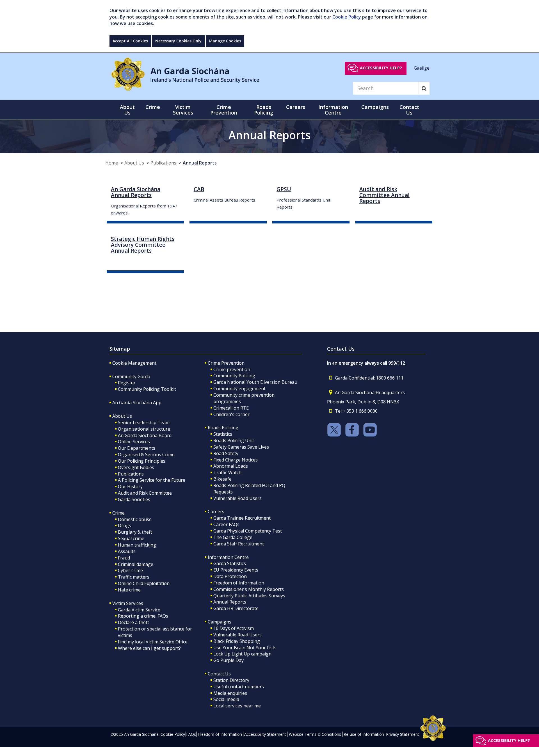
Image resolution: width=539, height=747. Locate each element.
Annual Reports (200, 163)
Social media (226, 699)
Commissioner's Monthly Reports (248, 589)
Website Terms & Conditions (315, 734)
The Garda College (232, 537)
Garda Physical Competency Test (247, 531)
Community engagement (239, 388)
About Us (134, 163)
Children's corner (231, 414)
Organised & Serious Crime (146, 454)
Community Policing (234, 376)
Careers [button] (295, 107)
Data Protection (230, 576)
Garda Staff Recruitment (238, 544)
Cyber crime (130, 570)
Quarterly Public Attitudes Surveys (249, 596)
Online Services (134, 441)
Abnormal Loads (230, 466)
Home (111, 163)
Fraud (124, 558)
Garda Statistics (229, 563)
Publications (163, 163)
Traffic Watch (227, 472)
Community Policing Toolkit (147, 389)
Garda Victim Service (139, 610)
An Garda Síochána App (136, 402)
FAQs (191, 734)
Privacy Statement (402, 734)
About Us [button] (127, 110)
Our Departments (136, 448)
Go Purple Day (228, 660)
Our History (130, 486)
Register (127, 383)
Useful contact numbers (238, 687)
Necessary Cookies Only (178, 41)
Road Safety (225, 453)
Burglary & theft (135, 532)
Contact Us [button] (409, 110)
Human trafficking (137, 545)
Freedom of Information (238, 583)
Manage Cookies (225, 41)
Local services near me (237, 706)
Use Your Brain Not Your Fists (245, 648)
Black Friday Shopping (236, 641)
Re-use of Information (364, 734)
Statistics (222, 434)
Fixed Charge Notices (235, 460)
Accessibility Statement (265, 734)
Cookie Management (134, 363)
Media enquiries (230, 693)
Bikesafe (222, 479)
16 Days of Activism (233, 628)
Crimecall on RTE (231, 408)
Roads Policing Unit (233, 440)
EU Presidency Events (235, 570)
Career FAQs (226, 524)
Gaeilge (422, 68)
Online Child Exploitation (144, 583)
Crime (118, 513)
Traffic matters (133, 577)
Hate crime (129, 590)
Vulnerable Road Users (237, 498)
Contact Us (219, 674)
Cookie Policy (346, 17)
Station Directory (231, 680)
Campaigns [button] (375, 107)
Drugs (124, 525)
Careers (216, 511)
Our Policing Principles (141, 461)
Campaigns (219, 622)
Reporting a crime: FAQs (143, 616)
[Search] (424, 88)
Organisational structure (144, 429)
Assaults (127, 551)
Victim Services (127, 603)
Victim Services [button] (183, 110)
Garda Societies (134, 499)
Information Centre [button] (333, 110)
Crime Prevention (226, 363)
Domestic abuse (135, 519)
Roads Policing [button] (263, 110)
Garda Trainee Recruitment (242, 518)
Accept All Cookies (130, 41)
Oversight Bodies (136, 467)
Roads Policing (223, 427)
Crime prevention (231, 369)
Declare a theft (133, 622)
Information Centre (228, 557)
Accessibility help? (381, 67)
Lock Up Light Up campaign (242, 654)
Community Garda (131, 376)
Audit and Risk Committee (145, 493)
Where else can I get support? (149, 648)
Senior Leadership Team (144, 422)
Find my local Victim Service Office (153, 642)
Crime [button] (152, 107)
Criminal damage (135, 564)
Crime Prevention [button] (223, 110)
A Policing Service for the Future (151, 480)
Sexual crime (131, 538)
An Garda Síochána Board (145, 435)
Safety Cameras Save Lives (241, 447)
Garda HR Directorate (236, 608)
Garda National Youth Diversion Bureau (255, 382)
